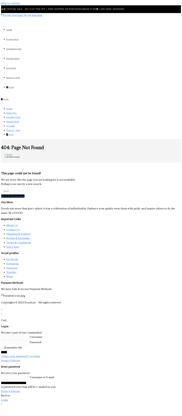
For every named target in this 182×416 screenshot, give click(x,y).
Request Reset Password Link (13, 383)
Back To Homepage (13, 196)
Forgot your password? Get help (20, 356)
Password (35, 342)
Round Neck (12, 121)
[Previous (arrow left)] (2, 413)
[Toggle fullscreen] (4, 409)
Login (4, 352)
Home (9, 108)
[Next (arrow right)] (4, 413)
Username (36, 337)
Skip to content (10, 3)
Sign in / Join (13, 78)
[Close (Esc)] (9, 409)
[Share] (7, 409)
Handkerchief (13, 117)
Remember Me (13, 347)
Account (10, 126)
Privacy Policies (10, 360)
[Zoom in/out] (2, 409)
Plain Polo (11, 113)
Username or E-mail (42, 377)
